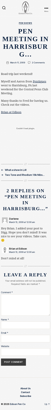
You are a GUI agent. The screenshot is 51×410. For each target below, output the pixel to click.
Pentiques (39, 81)
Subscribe (25, 396)
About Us (25, 388)
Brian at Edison (11, 112)
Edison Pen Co (18, 404)
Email (4, 333)
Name (5, 319)
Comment (7, 292)
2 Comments (38, 62)
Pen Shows (25, 23)
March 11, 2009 (17, 62)
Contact (25, 392)
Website (5, 346)
